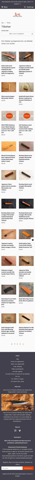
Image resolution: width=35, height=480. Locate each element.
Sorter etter (4, 30)
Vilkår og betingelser (17, 369)
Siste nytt (17, 386)
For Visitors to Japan (17, 379)
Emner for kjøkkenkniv (17, 361)
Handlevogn (30, 7)
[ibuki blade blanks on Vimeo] (20, 431)
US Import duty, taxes (17, 381)
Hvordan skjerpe (17, 371)
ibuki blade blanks (20, 474)
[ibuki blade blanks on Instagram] (15, 431)
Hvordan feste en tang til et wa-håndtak (18, 374)
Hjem (2, 22)
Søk (17, 359)
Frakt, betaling (17, 366)
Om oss (17, 376)
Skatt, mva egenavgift (17, 364)
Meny (5, 7)
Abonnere (28, 468)
